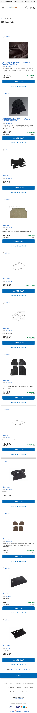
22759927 (9, 66)
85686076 (9, 178)
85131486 (9, 123)
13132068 (9, 281)
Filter (20, 675)
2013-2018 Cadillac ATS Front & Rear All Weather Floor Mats (16, 63)
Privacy (26, 687)
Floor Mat (5, 176)
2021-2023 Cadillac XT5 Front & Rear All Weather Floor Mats (16, 120)
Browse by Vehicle (8, 683)
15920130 (9, 228)
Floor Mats (6, 380)
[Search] (26, 7)
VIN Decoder (11, 692)
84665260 (9, 541)
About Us (18, 683)
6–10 (25, 670)
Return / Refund (10, 687)
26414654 (9, 648)
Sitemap (28, 692)
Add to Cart (18, 81)
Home (2, 19)
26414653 (9, 489)
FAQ (31, 687)
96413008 (9, 331)
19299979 (9, 383)
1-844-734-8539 (18, 699)
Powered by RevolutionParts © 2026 (18, 711)
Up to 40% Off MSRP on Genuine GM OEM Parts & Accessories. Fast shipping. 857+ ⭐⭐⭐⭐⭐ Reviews (16, 2)
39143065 (9, 596)
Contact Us (20, 692)
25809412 (9, 438)
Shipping (19, 687)
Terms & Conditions (28, 683)
